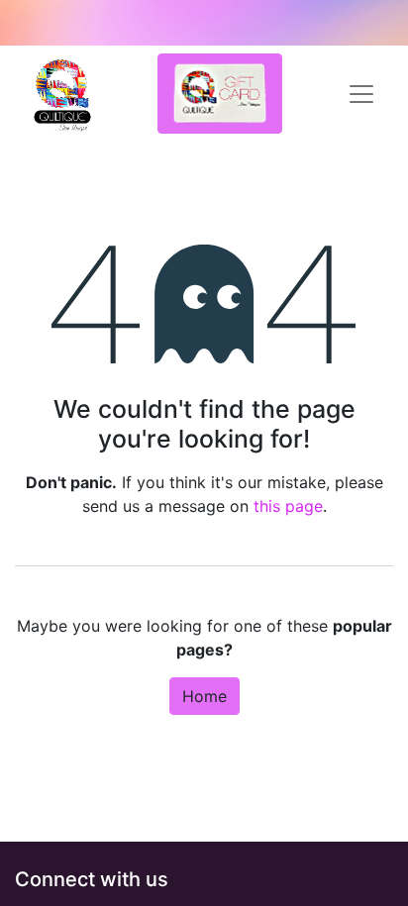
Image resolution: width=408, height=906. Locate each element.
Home (204, 696)
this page (288, 506)
